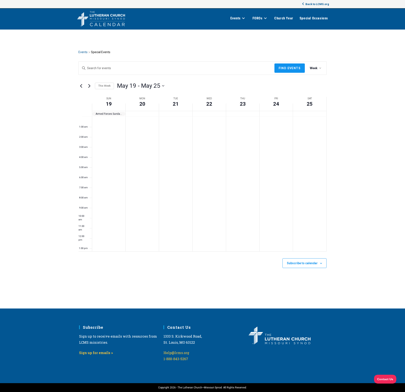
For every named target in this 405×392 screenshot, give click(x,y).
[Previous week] (81, 85)
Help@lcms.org (176, 352)
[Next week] (89, 85)
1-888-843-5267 (175, 359)
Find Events (290, 68)
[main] (202, 169)
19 (109, 104)
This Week (104, 85)
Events (83, 52)
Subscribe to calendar (302, 263)
